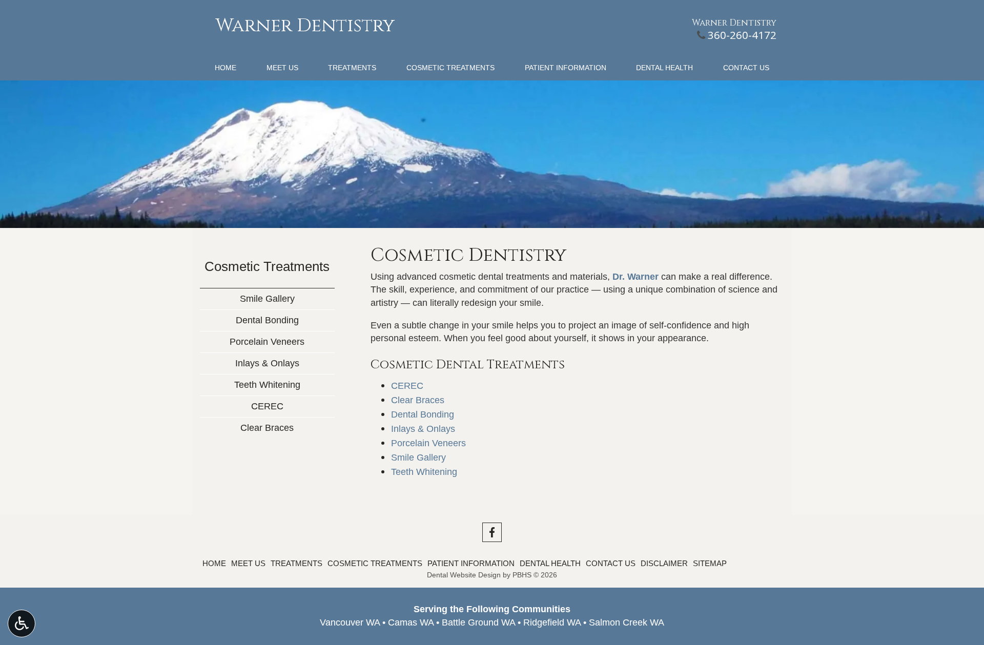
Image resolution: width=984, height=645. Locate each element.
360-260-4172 (742, 35)
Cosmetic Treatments (450, 68)
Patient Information (565, 68)
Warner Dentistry (305, 25)
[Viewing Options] (21, 623)
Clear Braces (417, 400)
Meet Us (282, 68)
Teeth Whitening (424, 472)
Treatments (352, 68)
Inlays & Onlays (423, 429)
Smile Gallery (418, 457)
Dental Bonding (422, 414)
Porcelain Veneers (428, 443)
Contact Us (746, 68)
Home (225, 68)
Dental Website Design (464, 575)
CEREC (407, 386)
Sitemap (710, 563)
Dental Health (664, 68)
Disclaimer (664, 563)
